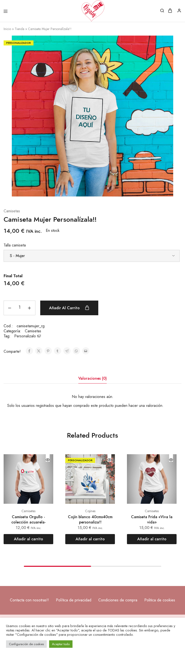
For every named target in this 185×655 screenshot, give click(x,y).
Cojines (90, 511)
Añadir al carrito (65, 308)
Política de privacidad (73, 600)
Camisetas (12, 211)
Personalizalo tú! (27, 336)
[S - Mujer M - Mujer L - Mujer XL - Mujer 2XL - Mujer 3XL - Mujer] (92, 256)
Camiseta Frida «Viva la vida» (151, 519)
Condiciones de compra (117, 600)
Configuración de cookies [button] (26, 644)
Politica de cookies (159, 600)
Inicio (7, 28)
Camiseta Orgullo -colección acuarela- (28, 519)
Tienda (19, 28)
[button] (28, 539)
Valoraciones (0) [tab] (92, 378)
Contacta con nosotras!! (29, 600)
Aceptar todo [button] (61, 644)
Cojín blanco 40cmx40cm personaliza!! (90, 519)
